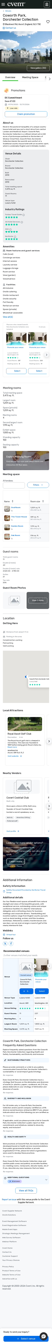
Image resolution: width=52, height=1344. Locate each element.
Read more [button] (12, 747)
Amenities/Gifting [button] (23, 817)
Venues (8, 11)
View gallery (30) (38, 68)
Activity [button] (10, 817)
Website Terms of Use (11, 1275)
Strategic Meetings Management (16, 1233)
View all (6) (8, 317)
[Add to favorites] (48, 22)
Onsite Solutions (9, 1215)
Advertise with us (9, 1279)
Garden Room (17, 526)
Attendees (8, 481)
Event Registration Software (14, 1225)
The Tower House (19, 517)
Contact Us (7, 1252)
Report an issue (9, 1199)
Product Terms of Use (11, 1271)
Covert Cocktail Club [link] (17, 797)
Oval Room (15, 507)
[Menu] (3, 4)
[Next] (49, 78)
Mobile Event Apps (9, 1229)
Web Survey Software (11, 1238)
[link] (22, 787)
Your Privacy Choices (11, 1260)
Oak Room (15, 535)
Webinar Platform (9, 1242)
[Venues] (47, 4)
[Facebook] (11, 943)
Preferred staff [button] (12, 821)
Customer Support (10, 1256)
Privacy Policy (8, 1267)
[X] (5, 943)
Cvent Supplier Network (12, 1211)
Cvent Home (7, 1248)
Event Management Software (14, 1221)
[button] (46, 354)
